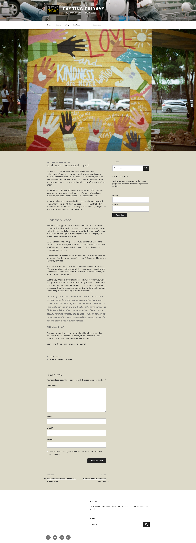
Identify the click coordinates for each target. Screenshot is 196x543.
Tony (69, 162)
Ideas (86, 25)
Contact (76, 25)
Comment (52, 385)
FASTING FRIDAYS (84, 8)
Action (53, 359)
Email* (115, 205)
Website (51, 440)
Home (49, 25)
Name (50, 416)
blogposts (55, 356)
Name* (115, 196)
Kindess (68, 359)
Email (50, 428)
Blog (67, 25)
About (58, 25)
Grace (61, 359)
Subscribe (97, 25)
